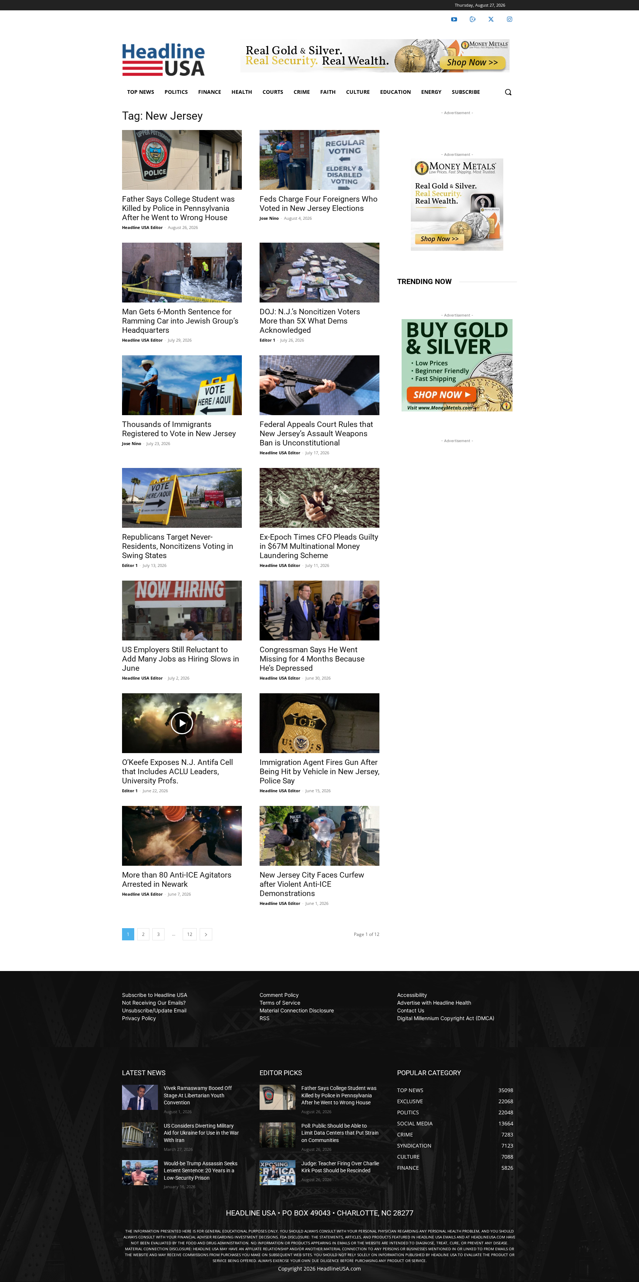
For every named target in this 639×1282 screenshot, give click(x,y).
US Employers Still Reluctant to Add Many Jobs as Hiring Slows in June (180, 659)
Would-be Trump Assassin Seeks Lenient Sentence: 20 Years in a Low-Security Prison (200, 1170)
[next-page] (206, 934)
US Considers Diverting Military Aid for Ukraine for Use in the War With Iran (201, 1133)
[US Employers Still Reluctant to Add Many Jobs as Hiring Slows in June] (182, 610)
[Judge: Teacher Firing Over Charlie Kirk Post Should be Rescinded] (277, 1172)
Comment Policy (279, 995)
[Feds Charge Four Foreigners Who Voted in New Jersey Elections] (319, 160)
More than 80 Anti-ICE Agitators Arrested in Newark (176, 880)
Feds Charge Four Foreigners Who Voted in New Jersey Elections (319, 204)
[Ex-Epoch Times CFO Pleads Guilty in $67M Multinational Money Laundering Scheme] (319, 498)
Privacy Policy (139, 1018)
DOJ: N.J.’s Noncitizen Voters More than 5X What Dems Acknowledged (310, 321)
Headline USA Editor (142, 227)
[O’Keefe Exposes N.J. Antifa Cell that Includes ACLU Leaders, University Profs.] (182, 723)
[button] (508, 92)
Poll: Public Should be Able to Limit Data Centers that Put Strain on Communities (340, 1133)
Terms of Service (280, 1002)
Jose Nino (269, 218)
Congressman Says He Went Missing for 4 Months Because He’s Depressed (312, 659)
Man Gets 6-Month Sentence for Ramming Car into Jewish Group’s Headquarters (180, 321)
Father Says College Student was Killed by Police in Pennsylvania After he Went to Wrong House (178, 208)
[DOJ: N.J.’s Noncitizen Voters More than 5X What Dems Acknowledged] (319, 272)
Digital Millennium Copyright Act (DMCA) (445, 1018)
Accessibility (412, 995)
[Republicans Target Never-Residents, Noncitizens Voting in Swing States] (182, 498)
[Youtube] (454, 19)
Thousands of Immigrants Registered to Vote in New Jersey (179, 429)
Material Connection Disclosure (297, 1010)
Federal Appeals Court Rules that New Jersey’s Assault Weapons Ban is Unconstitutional (316, 433)
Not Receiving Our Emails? (154, 1002)
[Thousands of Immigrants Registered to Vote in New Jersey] (182, 385)
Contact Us (410, 1010)
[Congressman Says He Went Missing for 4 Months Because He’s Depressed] (319, 610)
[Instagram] (509, 19)
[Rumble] (472, 19)
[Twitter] (491, 19)
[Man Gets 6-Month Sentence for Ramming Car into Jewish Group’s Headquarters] (182, 272)
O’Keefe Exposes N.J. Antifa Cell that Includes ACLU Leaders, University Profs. (177, 771)
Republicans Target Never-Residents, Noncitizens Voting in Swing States (177, 546)
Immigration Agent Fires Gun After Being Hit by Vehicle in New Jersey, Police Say (319, 771)
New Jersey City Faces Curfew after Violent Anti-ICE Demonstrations (312, 884)
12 (189, 934)
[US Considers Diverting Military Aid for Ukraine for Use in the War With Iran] (140, 1135)
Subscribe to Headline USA (154, 995)
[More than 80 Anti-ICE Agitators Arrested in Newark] (182, 836)
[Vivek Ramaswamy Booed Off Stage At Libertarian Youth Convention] (140, 1097)
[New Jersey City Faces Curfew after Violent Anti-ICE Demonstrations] (319, 836)
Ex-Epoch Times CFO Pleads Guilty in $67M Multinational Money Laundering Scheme (319, 546)
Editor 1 (267, 340)
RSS (265, 1018)
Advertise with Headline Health (434, 1002)
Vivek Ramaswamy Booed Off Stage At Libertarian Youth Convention (198, 1095)
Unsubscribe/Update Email (154, 1010)
